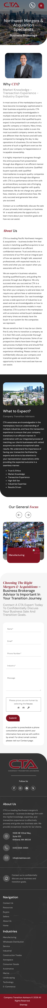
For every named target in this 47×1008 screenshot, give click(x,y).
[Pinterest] (27, 788)
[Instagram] (20, 788)
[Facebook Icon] (14, 788)
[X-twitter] (33, 788)
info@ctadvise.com (21, 858)
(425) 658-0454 (20, 848)
